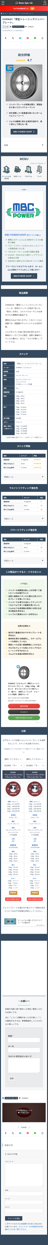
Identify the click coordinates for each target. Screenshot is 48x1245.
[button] (5, 38)
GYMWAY (30, 27)
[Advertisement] (24, 968)
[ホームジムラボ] (24, 3)
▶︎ (32, 8)
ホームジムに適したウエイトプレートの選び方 (30, 921)
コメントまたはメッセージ (20, 1056)
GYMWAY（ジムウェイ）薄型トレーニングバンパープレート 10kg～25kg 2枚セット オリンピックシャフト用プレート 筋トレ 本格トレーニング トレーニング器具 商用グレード (24, 689)
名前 (10, 1036)
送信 (12, 1078)
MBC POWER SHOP (13, 899)
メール (11, 1046)
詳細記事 (13, 893)
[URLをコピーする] (42, 38)
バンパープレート (18, 27)
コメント (9, 1161)
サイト (7, 1207)
